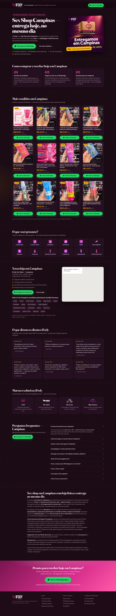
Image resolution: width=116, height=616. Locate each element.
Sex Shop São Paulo (89, 603)
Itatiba (23, 317)
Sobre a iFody (66, 598)
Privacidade (66, 606)
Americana (49, 315)
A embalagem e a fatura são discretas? (77, 449)
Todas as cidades (46, 601)
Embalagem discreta (68, 601)
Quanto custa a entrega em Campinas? (77, 444)
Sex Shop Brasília (89, 598)
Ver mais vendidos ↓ (45, 46)
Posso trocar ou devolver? (77, 479)
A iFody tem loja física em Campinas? (77, 426)
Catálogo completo (46, 603)
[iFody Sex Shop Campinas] (17, 5)
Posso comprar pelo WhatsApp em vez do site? (77, 464)
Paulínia (38, 315)
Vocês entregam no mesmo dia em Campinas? (77, 439)
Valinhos (43, 315)
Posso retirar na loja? (77, 469)
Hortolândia (32, 315)
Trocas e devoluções (68, 603)
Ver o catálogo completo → (65, 219)
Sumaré (26, 315)
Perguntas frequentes (47, 606)
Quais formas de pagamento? (77, 459)
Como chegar (40, 292)
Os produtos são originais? (77, 474)
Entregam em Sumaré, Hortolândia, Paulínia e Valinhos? (77, 454)
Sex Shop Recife (88, 601)
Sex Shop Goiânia (46, 598)
